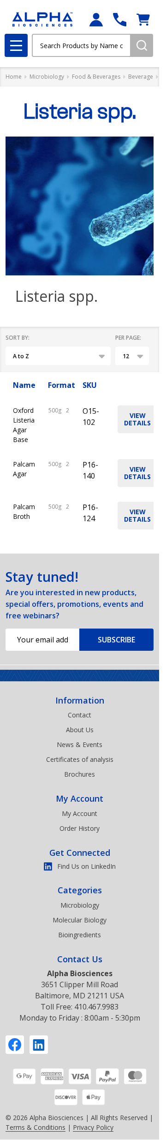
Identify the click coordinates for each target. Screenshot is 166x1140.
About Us (80, 729)
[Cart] (143, 19)
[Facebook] (15, 1044)
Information (79, 700)
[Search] (141, 45)
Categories (80, 890)
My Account (79, 798)
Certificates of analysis (79, 759)
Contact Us (79, 959)
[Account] (96, 19)
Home (14, 77)
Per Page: (128, 338)
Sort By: (18, 338)
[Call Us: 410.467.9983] (119, 19)
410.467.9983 (96, 1007)
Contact (79, 714)
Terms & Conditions (35, 1127)
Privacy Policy (93, 1127)
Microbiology (79, 905)
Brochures (79, 774)
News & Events (79, 744)
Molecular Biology (80, 920)
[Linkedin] (39, 1044)
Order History (79, 828)
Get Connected (79, 852)
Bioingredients (79, 934)
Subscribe (116, 640)
